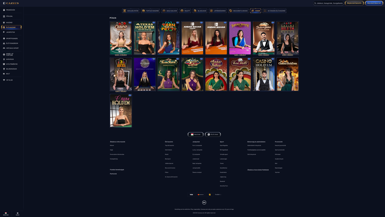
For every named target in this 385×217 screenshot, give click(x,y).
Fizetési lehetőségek (117, 169)
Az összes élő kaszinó (171, 177)
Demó (121, 41)
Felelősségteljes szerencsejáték (256, 150)
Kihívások (278, 154)
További (218, 195)
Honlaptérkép (114, 159)
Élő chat (214, 134)
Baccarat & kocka (170, 168)
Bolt (276, 163)
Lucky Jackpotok (197, 150)
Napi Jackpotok (196, 163)
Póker (166, 172)
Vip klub (277, 172)
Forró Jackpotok (197, 145)
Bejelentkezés (354, 3)
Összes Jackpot (197, 172)
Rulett (166, 154)
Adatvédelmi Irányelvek (254, 145)
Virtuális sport (224, 154)
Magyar (197, 134)
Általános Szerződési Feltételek (258, 170)
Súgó (111, 150)
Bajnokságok (278, 168)
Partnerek (113, 174)
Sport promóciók (280, 150)
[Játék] (120, 36)
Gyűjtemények (279, 159)
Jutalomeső (195, 159)
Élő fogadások (224, 150)
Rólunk (112, 145)
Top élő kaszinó (169, 145)
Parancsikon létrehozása (117, 154)
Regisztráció (374, 3)
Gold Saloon (168, 150)
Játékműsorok (169, 163)
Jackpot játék (196, 168)
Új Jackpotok (196, 154)
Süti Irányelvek (251, 154)
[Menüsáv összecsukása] (4, 3)
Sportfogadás (224, 145)
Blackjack (168, 159)
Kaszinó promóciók (280, 145)
